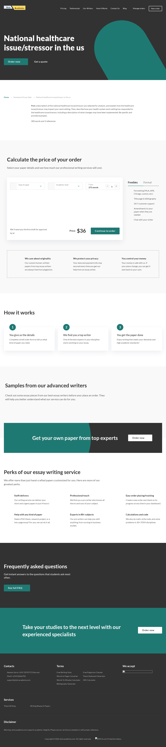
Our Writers (88, 8)
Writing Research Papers (40, 706)
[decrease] (107, 186)
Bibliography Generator (66, 684)
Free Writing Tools (64, 672)
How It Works (101, 8)
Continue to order (105, 230)
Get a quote (41, 61)
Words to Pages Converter (67, 676)
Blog (125, 8)
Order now (14, 61)
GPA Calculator (89, 680)
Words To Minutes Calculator (68, 680)
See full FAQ (15, 587)
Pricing (63, 8)
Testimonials (75, 8)
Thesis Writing (10, 706)
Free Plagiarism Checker (93, 672)
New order (155, 8)
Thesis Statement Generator (94, 676)
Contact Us (115, 8)
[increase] (116, 186)
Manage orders (139, 8)
